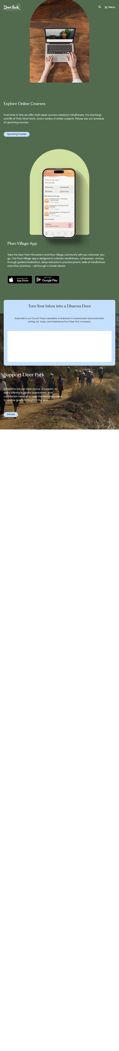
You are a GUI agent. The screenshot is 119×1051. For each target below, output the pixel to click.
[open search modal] (100, 7)
